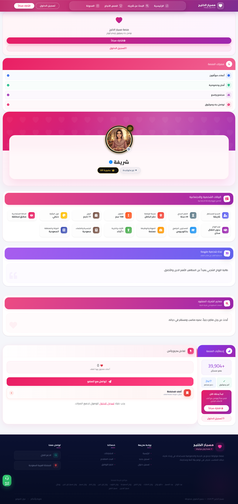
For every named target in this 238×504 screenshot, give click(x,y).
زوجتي (58, 484)
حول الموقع (20, 499)
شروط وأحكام (36, 499)
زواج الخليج (137, 484)
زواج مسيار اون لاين (70, 484)
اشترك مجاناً (24, 6)
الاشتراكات (108, 453)
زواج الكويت (114, 484)
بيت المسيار (169, 484)
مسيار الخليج (113, 488)
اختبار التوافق (107, 464)
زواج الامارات (148, 484)
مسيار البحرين (124, 488)
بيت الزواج (178, 484)
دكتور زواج (159, 484)
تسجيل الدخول (47, 6)
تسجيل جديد (144, 459)
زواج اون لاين (103, 484)
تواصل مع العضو (97, 381)
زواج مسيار (83, 484)
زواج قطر (92, 484)
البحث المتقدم (107, 459)
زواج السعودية (126, 484)
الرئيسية (146, 453)
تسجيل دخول (143, 464)
